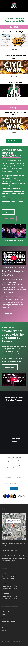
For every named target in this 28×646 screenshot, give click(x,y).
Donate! (4, 627)
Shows (4, 618)
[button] (2, 5)
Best (12, 18)
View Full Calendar (14, 141)
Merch (4, 631)
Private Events (6, 612)
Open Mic (5, 579)
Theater (8, 21)
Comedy (19, 18)
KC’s (6, 18)
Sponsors (5, 624)
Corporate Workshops (9, 621)
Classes (4, 615)
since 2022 (18, 21)
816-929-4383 (12, 551)
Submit (14, 489)
